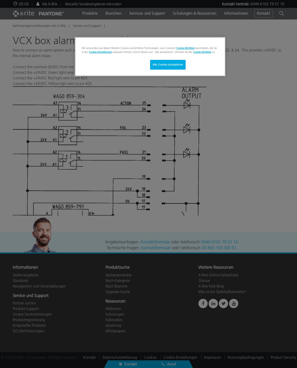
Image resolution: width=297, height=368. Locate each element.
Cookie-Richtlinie (185, 48)
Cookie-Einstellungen (100, 52)
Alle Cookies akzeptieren (168, 64)
